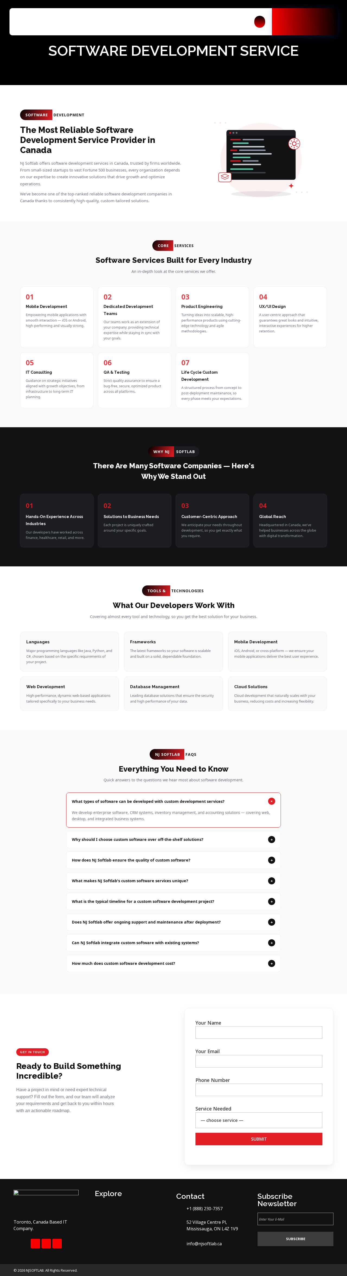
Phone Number (212, 1080)
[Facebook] (35, 1243)
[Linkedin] (57, 1243)
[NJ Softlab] (45, 21)
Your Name (208, 1022)
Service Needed (213, 1108)
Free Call (301, 13)
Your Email (207, 1051)
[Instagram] (46, 1243)
